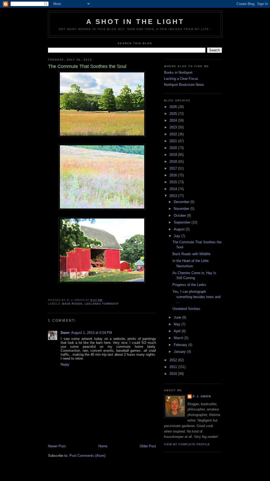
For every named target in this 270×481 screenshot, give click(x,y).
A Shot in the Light (135, 22)
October (180, 215)
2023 (174, 127)
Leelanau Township (101, 303)
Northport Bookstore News (184, 85)
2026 (174, 107)
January (180, 352)
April (178, 331)
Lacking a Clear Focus (181, 79)
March (179, 338)
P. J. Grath (202, 396)
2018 (174, 161)
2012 (174, 360)
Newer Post (57, 446)
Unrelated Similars (186, 309)
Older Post (148, 446)
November (182, 209)
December (182, 202)
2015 (174, 182)
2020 (174, 148)
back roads (72, 303)
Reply (65, 364)
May (177, 324)
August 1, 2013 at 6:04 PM (91, 333)
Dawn (65, 333)
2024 (174, 120)
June (178, 317)
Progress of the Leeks (189, 285)
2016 (174, 175)
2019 (174, 155)
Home (102, 446)
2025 (174, 114)
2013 (174, 196)
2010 (174, 374)
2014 (174, 189)
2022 (174, 134)
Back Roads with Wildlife (191, 254)
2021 (174, 141)
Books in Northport (178, 73)
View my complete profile (187, 444)
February (181, 345)
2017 (174, 168)
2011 (174, 367)
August (180, 229)
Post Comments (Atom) (87, 456)
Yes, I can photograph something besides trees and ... (196, 297)
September (182, 222)
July (177, 236)
